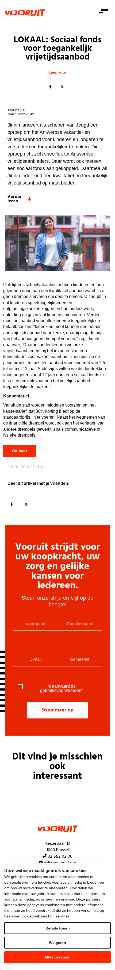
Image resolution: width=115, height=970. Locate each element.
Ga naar (20, 451)
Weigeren (57, 943)
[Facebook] (50, 87)
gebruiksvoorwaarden (60, 690)
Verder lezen (14, 199)
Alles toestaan (57, 957)
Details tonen (57, 928)
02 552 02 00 (60, 856)
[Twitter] (62, 87)
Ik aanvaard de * (61, 688)
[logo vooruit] (25, 12)
